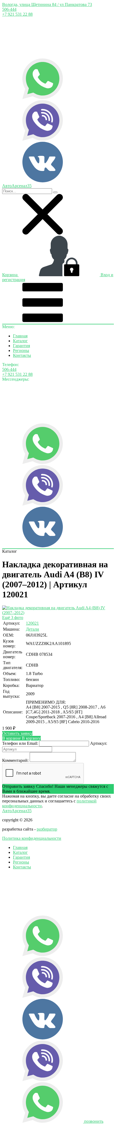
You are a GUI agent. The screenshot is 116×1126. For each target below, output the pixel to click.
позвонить (93, 1121)
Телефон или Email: (20, 743)
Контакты (22, 355)
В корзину (21, 738)
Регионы (21, 350)
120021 (32, 623)
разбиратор (47, 829)
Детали (32, 629)
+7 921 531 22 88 (17, 14)
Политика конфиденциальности (31, 838)
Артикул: (98, 743)
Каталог (20, 340)
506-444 (9, 9)
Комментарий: (15, 760)
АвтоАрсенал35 (17, 810)
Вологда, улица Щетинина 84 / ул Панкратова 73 (47, 4)
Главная (20, 336)
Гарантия (21, 345)
